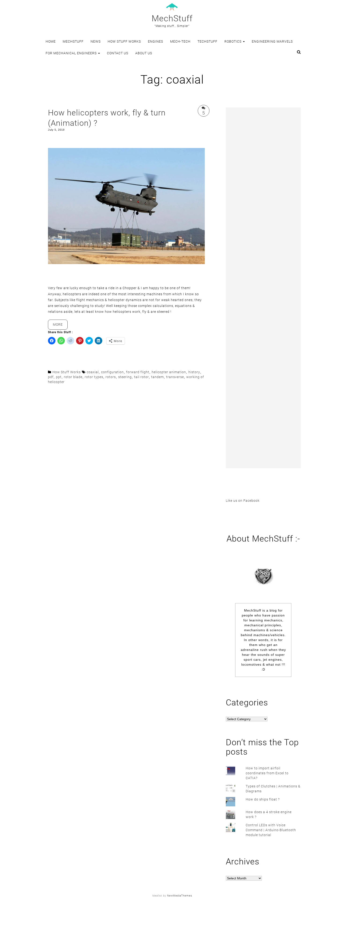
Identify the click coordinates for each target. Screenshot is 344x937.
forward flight (137, 372)
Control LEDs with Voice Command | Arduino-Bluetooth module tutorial (271, 830)
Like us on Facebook (243, 500)
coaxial (93, 372)
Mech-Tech (180, 41)
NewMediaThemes (179, 895)
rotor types (94, 377)
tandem (157, 377)
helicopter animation (169, 372)
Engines (155, 41)
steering (125, 377)
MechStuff (172, 18)
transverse (175, 377)
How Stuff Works (124, 41)
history (194, 372)
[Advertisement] (263, 287)
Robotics (233, 41)
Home (51, 41)
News (96, 41)
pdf (51, 377)
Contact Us (117, 53)
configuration (112, 372)
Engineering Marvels (272, 41)
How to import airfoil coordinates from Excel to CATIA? (267, 773)
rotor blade (73, 377)
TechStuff (207, 41)
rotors (111, 377)
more (60, 326)
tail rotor (141, 377)
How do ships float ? (263, 799)
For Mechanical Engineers (72, 53)
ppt (59, 377)
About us (143, 53)
